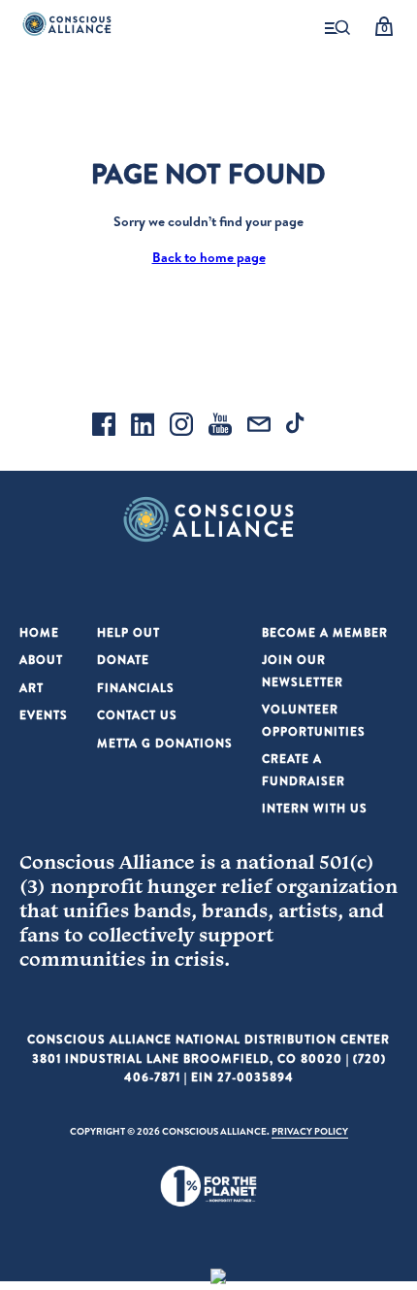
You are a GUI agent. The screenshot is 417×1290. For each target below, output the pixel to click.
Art (31, 687)
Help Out (128, 632)
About (41, 659)
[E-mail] (259, 427)
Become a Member (325, 632)
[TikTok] (297, 427)
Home (39, 632)
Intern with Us (315, 808)
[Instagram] (181, 427)
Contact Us (137, 715)
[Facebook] (103, 427)
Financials (136, 687)
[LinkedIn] (142, 427)
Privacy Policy (310, 1131)
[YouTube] (220, 427)
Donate (123, 659)
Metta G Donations (165, 743)
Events (43, 715)
